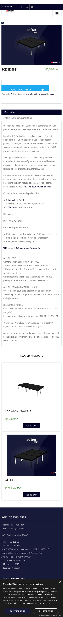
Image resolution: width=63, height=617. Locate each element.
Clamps (11, 208)
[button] (2, 23)
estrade (29, 94)
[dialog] (31, 598)
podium (37, 94)
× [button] (60, 582)
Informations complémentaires (18, 118)
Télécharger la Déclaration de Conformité (22, 248)
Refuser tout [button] (46, 611)
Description (9, 112)
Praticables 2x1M (16, 200)
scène (52, 94)
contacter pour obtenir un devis (36, 187)
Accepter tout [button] (17, 611)
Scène (13, 94)
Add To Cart (31, 426)
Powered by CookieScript (50, 615)
